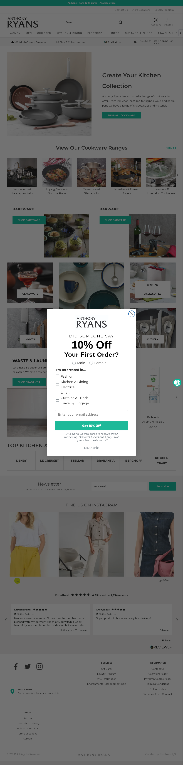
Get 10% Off (91, 425)
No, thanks (91, 448)
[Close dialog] (131, 314)
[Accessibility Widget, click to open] (177, 382)
